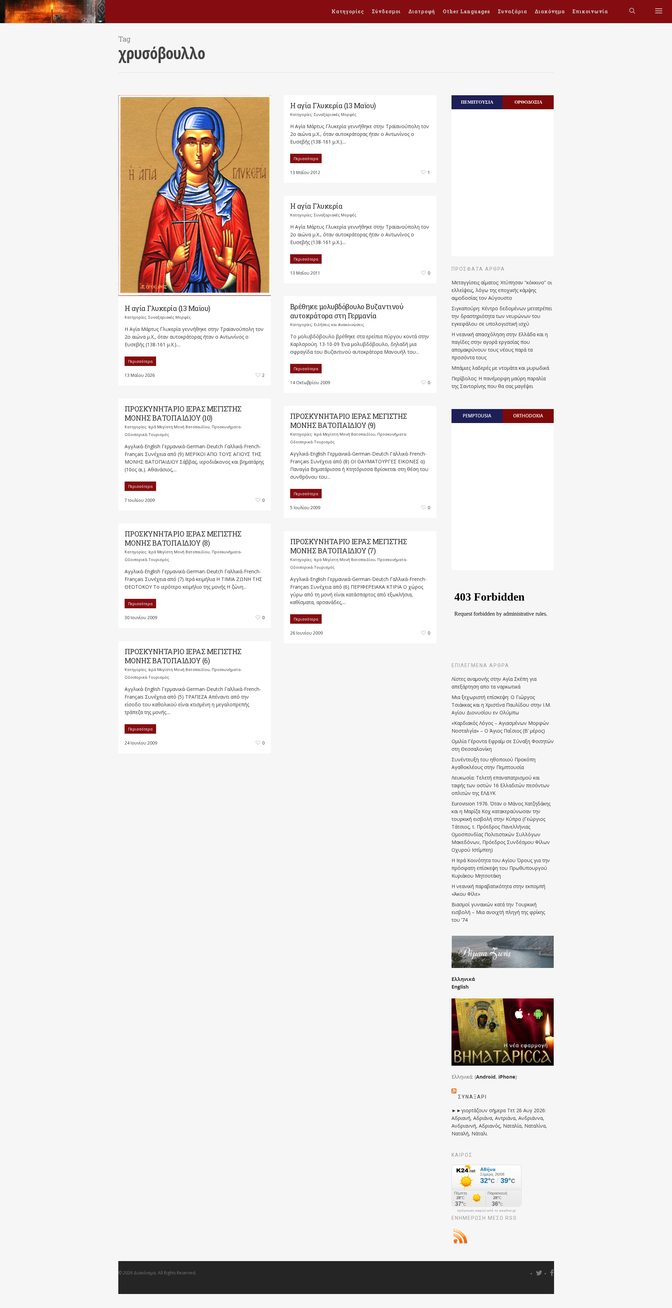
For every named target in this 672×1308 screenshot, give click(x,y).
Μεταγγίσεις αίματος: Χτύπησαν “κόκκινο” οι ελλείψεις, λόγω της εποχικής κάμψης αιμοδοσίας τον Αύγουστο (501, 290)
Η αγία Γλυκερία (316, 205)
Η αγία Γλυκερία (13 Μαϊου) (167, 308)
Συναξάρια (512, 11)
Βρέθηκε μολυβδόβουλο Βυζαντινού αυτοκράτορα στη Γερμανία (347, 311)
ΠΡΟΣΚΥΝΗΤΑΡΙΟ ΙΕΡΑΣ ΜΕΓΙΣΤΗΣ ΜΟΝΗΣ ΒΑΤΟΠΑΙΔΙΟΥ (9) (348, 420)
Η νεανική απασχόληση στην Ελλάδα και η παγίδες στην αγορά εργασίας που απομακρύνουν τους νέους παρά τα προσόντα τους (499, 346)
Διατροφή (421, 11)
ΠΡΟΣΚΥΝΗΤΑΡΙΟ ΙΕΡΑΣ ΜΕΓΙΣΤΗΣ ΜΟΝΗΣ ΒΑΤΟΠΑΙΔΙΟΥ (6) (183, 656)
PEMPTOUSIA (477, 416)
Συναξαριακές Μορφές (169, 317)
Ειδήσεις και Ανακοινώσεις (339, 324)
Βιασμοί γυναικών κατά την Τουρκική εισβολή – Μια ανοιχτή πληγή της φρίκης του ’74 (498, 912)
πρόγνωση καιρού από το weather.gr (486, 1210)
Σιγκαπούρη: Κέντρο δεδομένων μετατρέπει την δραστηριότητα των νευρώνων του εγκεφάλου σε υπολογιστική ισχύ (501, 316)
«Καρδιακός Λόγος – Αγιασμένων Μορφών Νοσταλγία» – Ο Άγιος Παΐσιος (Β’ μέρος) (500, 727)
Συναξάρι (472, 1097)
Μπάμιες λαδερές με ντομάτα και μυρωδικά (500, 368)
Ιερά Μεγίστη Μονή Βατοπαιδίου (179, 426)
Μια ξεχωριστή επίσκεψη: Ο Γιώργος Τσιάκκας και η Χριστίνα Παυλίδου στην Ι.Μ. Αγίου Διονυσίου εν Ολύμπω (501, 705)
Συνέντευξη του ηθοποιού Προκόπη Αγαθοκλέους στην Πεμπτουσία (493, 763)
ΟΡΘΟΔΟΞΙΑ (528, 102)
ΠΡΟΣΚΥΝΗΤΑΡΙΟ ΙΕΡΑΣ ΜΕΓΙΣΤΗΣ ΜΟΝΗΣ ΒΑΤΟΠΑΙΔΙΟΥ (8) (183, 538)
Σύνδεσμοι (386, 11)
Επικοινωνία (590, 11)
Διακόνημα (550, 11)
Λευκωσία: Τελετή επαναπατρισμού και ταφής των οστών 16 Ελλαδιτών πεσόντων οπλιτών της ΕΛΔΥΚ (500, 785)
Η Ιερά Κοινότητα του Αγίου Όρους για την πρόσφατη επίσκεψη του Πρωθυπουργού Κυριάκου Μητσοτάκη (500, 868)
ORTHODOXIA (528, 416)
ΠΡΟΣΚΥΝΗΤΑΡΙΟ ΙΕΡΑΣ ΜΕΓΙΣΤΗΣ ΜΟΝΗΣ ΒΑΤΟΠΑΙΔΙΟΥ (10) (183, 413)
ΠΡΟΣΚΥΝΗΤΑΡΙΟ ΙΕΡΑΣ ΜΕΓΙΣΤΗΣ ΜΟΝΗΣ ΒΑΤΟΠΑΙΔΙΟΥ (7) (348, 546)
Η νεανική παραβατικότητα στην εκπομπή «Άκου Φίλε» (498, 890)
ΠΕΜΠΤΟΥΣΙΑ (477, 102)
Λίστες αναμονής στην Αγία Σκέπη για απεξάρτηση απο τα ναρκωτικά (494, 683)
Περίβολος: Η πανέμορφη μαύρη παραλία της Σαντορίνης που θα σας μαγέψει (498, 382)
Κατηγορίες (347, 11)
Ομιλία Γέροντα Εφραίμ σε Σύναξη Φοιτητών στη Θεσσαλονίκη (502, 745)
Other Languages (466, 11)
